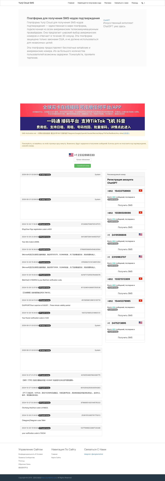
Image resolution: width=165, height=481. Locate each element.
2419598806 (119, 235)
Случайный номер (83, 166)
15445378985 (123, 301)
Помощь (135, 3)
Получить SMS (125, 205)
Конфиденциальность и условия (31, 454)
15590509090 (123, 213)
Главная (71, 3)
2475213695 (119, 323)
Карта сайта (56, 457)
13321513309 (122, 279)
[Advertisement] (82, 86)
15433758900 (123, 191)
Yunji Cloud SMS (26, 3)
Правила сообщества (27, 457)
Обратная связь (25, 464)
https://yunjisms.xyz (48, 478)
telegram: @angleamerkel (93, 454)
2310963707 (119, 257)
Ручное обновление (83, 159)
